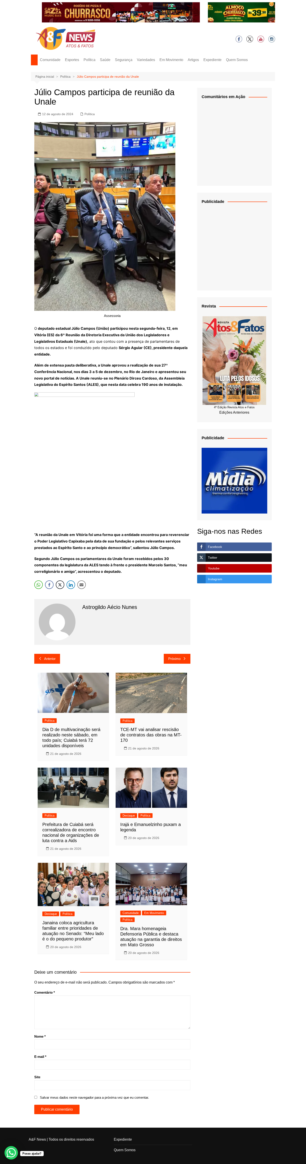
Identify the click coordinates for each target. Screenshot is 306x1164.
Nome (40, 1036)
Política (89, 60)
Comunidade (50, 60)
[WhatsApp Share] (38, 584)
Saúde (105, 60)
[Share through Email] (81, 584)
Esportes (72, 60)
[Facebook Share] (49, 584)
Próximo (174, 659)
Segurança (123, 60)
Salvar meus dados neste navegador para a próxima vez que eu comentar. (94, 1097)
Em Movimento (171, 60)
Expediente (212, 60)
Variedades (146, 60)
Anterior (50, 659)
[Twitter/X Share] (60, 584)
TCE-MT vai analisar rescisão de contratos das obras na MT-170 (151, 735)
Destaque (129, 815)
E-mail (40, 1057)
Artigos (193, 60)
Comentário (44, 992)
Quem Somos (237, 60)
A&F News (37, 1139)
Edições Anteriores (234, 412)
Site (37, 1077)
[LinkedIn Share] (71, 584)
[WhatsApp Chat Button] (11, 1153)
